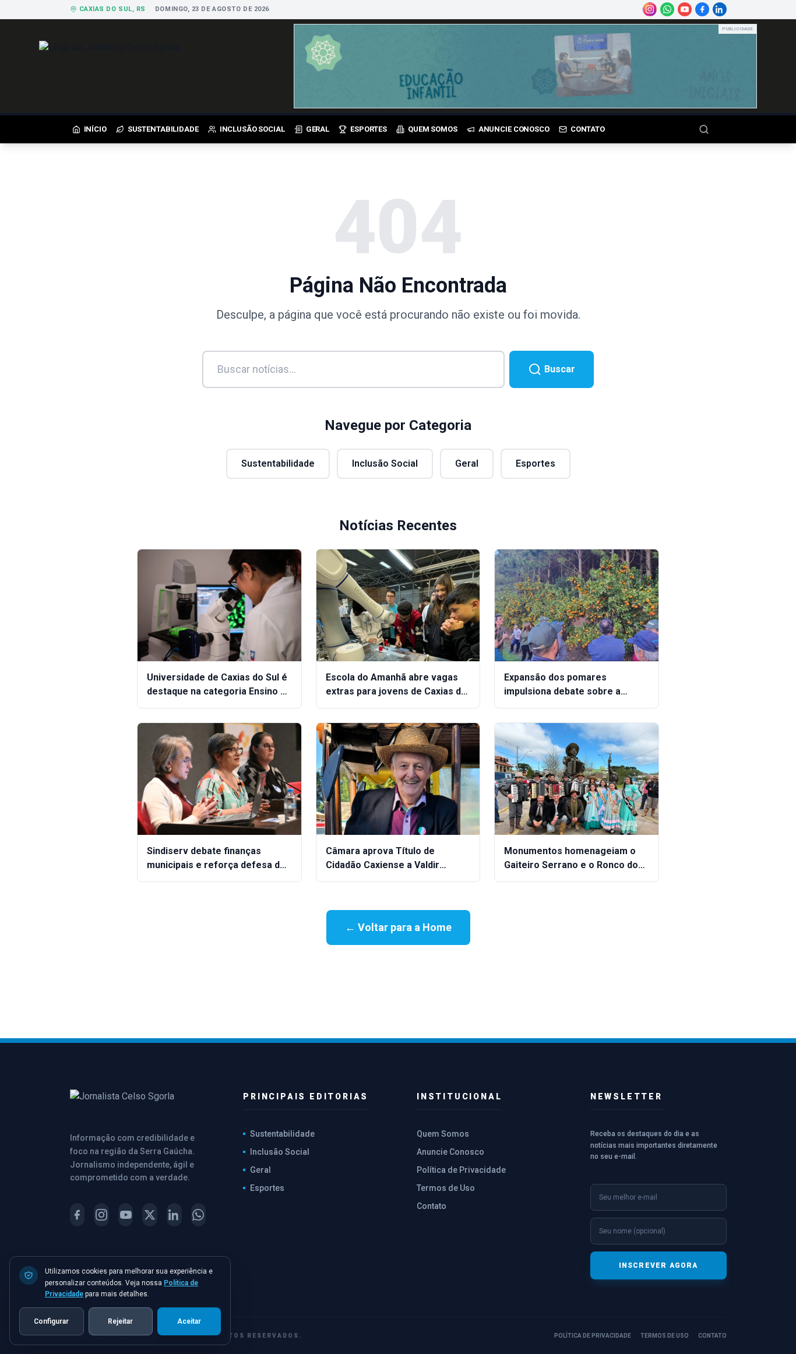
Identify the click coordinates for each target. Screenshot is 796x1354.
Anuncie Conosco (450, 1151)
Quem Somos (443, 1133)
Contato (431, 1206)
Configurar (51, 1321)
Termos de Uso (446, 1188)
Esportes (535, 463)
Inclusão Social (385, 463)
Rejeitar (120, 1321)
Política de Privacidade (461, 1170)
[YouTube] (685, 9)
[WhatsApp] (667, 9)
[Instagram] (650, 9)
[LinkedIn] (720, 9)
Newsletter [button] (626, 1096)
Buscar (558, 369)
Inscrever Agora (658, 1265)
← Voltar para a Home (398, 927)
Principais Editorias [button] (305, 1096)
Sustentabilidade (278, 463)
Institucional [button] (459, 1096)
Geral (466, 463)
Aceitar (189, 1321)
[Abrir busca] (713, 129)
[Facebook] (702, 9)
